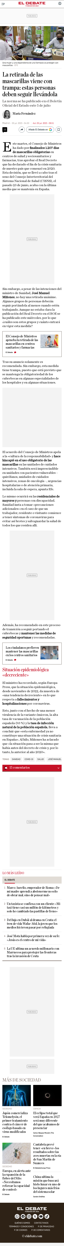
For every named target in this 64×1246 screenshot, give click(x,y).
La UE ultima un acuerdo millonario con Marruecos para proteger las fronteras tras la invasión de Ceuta (33, 952)
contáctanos (41, 1223)
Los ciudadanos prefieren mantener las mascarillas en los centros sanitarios (22, 651)
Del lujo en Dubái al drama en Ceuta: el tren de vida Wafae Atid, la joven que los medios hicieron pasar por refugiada (32, 923)
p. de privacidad (46, 1226)
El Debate (9, 352)
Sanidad (16, 759)
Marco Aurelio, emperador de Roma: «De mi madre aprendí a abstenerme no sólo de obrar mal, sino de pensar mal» (33, 891)
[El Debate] (32, 3)
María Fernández (24, 113)
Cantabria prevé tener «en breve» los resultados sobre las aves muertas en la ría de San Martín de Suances (47, 1154)
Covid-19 (29, 759)
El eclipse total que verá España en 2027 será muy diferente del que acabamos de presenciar (46, 1121)
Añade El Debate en (38, 129)
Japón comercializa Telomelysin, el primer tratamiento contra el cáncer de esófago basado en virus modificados (15, 1123)
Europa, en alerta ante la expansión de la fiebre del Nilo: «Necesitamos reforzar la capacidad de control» (16, 1180)
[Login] (60, 4)
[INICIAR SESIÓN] (60, 4)
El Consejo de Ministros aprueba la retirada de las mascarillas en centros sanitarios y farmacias (22, 342)
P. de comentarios (40, 1230)
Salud (40, 759)
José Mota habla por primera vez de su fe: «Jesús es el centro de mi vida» (33, 938)
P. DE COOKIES (20, 1230)
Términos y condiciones (21, 1226)
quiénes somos (22, 1223)
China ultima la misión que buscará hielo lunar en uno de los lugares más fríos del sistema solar (47, 1184)
